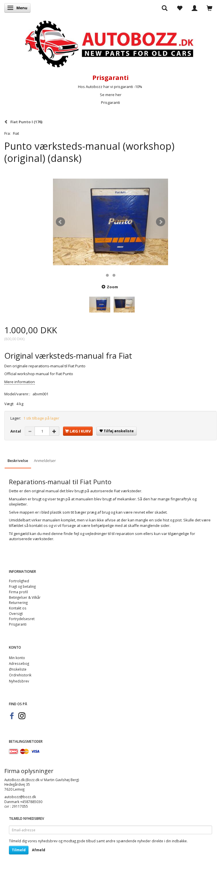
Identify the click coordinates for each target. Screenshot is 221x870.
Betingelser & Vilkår (25, 597)
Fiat (16, 133)
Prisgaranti (110, 102)
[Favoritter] (179, 7)
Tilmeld (19, 849)
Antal (16, 431)
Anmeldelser (45, 460)
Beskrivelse (17, 460)
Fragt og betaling (22, 586)
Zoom (112, 286)
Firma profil (18, 592)
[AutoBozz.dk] (110, 42)
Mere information (19, 381)
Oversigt (16, 613)
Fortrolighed (19, 581)
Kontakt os (17, 608)
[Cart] (209, 7)
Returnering (18, 602)
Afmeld (38, 849)
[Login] (194, 7)
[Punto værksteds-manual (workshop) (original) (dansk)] (110, 222)
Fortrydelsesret (22, 618)
